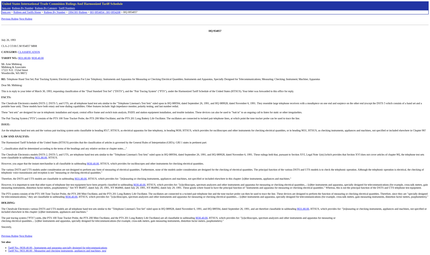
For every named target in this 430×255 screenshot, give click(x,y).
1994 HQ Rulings (77, 12)
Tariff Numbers (67, 8)
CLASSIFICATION (29, 52)
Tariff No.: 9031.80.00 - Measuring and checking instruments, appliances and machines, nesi (57, 250)
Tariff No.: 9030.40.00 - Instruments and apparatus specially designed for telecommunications (57, 247)
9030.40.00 (38, 58)
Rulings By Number (22, 8)
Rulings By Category (46, 8)
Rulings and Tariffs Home (27, 12)
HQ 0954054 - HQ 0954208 (105, 12)
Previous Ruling (9, 18)
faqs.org (6, 8)
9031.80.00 (24, 58)
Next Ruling (25, 18)
